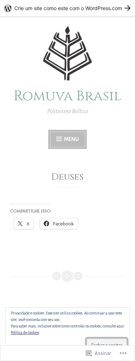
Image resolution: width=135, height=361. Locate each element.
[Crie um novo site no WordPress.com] (67, 8)
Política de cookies (25, 332)
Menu (71, 139)
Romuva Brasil (67, 96)
